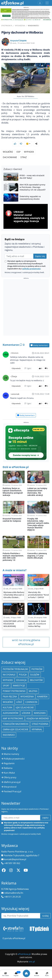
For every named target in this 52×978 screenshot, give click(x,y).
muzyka (33, 691)
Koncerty (7, 604)
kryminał (37, 729)
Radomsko (9, 734)
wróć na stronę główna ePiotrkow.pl (26, 642)
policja (23, 674)
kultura (7, 707)
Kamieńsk (42, 696)
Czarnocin (31, 702)
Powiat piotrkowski (14, 691)
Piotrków (36, 669)
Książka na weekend (38, 718)
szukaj (45, 915)
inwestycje (19, 685)
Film (30, 604)
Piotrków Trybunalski (15, 669)
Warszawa (40, 713)
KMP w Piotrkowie (13, 718)
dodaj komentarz (40, 345)
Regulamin (9, 763)
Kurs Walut (9, 772)
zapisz (45, 817)
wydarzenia (27, 696)
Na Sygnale (9, 674)
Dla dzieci (32, 575)
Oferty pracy (10, 777)
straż (23, 157)
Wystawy (7, 575)
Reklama (8, 768)
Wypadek (8, 680)
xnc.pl (32, 961)
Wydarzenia (20, 25)
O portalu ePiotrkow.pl (14, 938)
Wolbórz (8, 151)
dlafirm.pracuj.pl (12, 782)
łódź (19, 702)
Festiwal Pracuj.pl (12, 791)
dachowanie (10, 157)
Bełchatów (36, 680)
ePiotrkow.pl (6, 25)
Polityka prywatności (14, 758)
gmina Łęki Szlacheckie (15, 729)
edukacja (21, 680)
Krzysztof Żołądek (18, 40)
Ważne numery (11, 754)
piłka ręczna (10, 696)
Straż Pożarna (40, 723)
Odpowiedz (16, 368)
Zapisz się (40, 256)
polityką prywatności (31, 268)
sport (6, 685)
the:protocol (10, 786)
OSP (18, 151)
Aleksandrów (10, 713)
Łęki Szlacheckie (25, 707)
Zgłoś (29, 368)
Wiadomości (33, 25)
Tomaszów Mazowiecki (15, 723)
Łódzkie (26, 713)
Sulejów (34, 674)
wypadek (29, 151)
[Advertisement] (26, 308)
